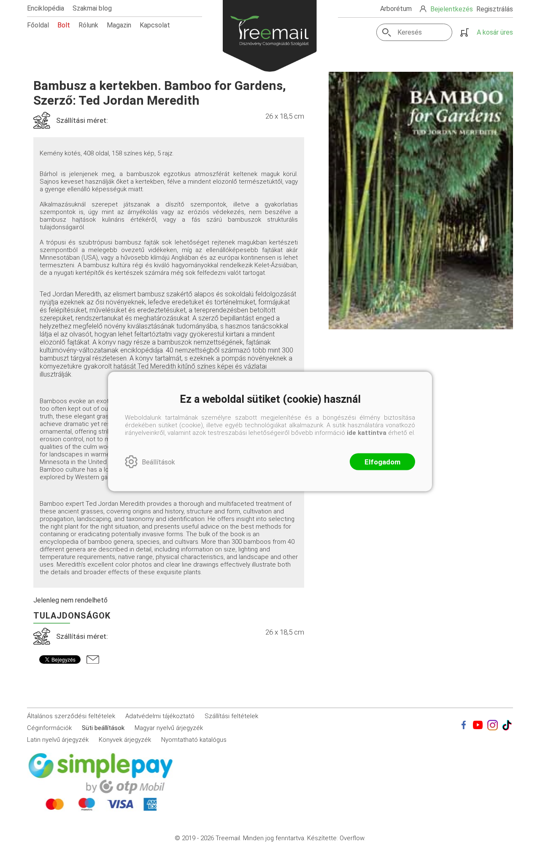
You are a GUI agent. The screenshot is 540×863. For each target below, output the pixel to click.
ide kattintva (366, 433)
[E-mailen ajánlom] (92, 659)
